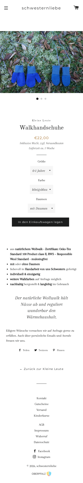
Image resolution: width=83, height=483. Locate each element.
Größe (42, 161)
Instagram (43, 457)
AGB (41, 424)
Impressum (41, 430)
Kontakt (41, 398)
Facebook (43, 451)
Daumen (41, 199)
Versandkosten (54, 143)
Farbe (41, 180)
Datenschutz (41, 442)
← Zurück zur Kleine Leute (41, 369)
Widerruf (41, 436)
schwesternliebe (41, 8)
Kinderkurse (41, 415)
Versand (41, 410)
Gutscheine (42, 404)
